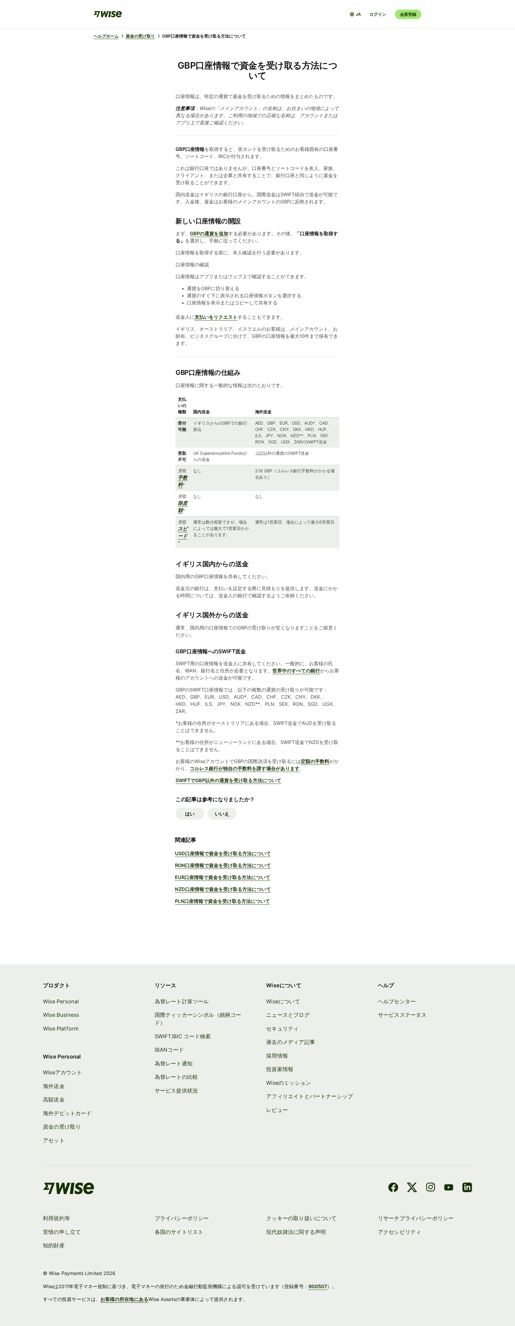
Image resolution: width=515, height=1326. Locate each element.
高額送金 (54, 1099)
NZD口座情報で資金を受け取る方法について (223, 889)
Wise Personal (61, 1001)
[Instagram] (430, 1188)
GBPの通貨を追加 (209, 233)
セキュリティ (282, 1028)
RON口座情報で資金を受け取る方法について (223, 865)
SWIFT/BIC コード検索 (183, 1036)
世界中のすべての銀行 (296, 671)
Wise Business (61, 1015)
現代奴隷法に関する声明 (296, 1232)
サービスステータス (402, 1015)
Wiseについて (283, 1001)
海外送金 (54, 1086)
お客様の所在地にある (124, 1299)
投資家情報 (279, 1069)
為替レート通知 (174, 1063)
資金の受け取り (62, 1127)
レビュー (277, 1110)
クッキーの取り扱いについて (301, 1218)
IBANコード (169, 1050)
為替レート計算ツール (182, 1001)
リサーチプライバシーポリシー (416, 1218)
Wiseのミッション (288, 1083)
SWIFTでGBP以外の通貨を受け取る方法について (228, 780)
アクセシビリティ (399, 1232)
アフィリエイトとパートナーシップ (309, 1096)
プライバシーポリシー (182, 1218)
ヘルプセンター (397, 1001)
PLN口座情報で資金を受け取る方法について (222, 901)
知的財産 (54, 1245)
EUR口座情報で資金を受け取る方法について (222, 877)
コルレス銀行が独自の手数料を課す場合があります (245, 768)
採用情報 (277, 1056)
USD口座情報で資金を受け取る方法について (223, 853)
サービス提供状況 (176, 1090)
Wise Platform (61, 1028)
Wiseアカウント (62, 1072)
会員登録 (408, 14)
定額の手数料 (315, 761)
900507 (317, 1286)
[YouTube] (449, 1188)
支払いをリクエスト (216, 317)
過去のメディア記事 (290, 1042)
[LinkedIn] (467, 1188)
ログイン (378, 14)
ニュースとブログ (287, 1015)
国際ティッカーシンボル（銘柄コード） (198, 1019)
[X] (412, 1188)
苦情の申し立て (62, 1232)
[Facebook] (393, 1188)
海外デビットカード (67, 1113)
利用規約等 (56, 1218)
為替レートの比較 (176, 1077)
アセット (54, 1140)
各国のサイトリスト (179, 1232)
